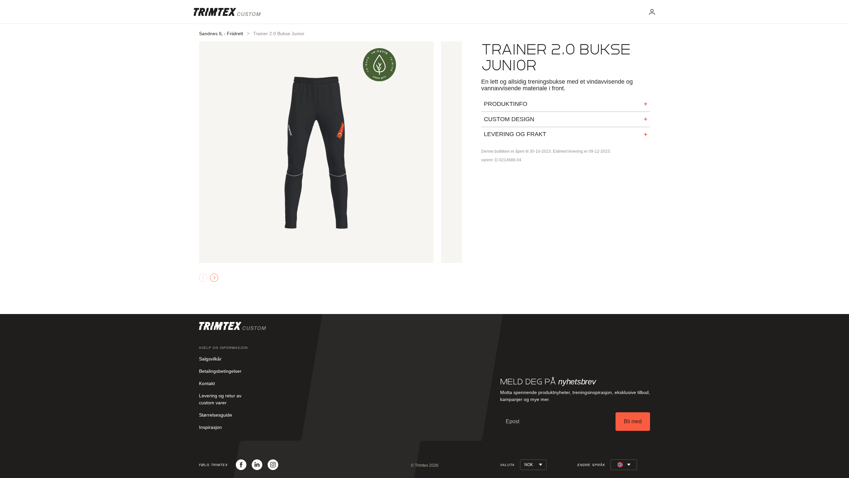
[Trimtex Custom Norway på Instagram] (273, 464)
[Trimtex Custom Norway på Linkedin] (257, 464)
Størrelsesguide (215, 415)
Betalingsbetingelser (220, 371)
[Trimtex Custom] (227, 12)
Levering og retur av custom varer (220, 399)
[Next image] (214, 278)
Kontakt (207, 383)
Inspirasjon (210, 427)
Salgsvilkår (210, 358)
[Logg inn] (652, 12)
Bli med (633, 421)
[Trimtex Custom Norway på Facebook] (241, 464)
